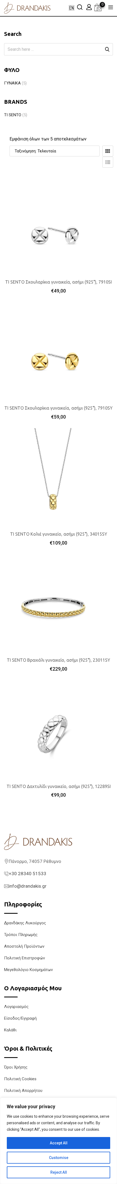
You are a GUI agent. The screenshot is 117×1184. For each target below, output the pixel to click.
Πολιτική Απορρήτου (23, 1090)
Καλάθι (10, 1030)
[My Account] (89, 7)
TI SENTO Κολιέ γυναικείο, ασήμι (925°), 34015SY (58, 534)
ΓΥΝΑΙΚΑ (12, 83)
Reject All (58, 1172)
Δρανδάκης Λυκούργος (25, 923)
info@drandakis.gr (28, 886)
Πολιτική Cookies (20, 1078)
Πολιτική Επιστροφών (24, 958)
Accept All (58, 1143)
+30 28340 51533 (27, 873)
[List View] (107, 162)
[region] (58, 1141)
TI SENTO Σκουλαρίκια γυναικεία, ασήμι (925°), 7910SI (58, 281)
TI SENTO (12, 114)
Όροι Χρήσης (15, 1067)
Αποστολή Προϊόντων (24, 946)
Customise (58, 1157)
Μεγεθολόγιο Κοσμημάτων (28, 969)
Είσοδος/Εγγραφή (20, 1018)
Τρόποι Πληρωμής (21, 934)
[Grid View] (107, 151)
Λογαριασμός (16, 1006)
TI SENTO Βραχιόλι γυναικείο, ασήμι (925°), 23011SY (58, 660)
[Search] (79, 7)
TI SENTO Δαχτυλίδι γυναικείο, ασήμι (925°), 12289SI (59, 786)
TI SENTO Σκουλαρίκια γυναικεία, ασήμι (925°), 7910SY (58, 408)
